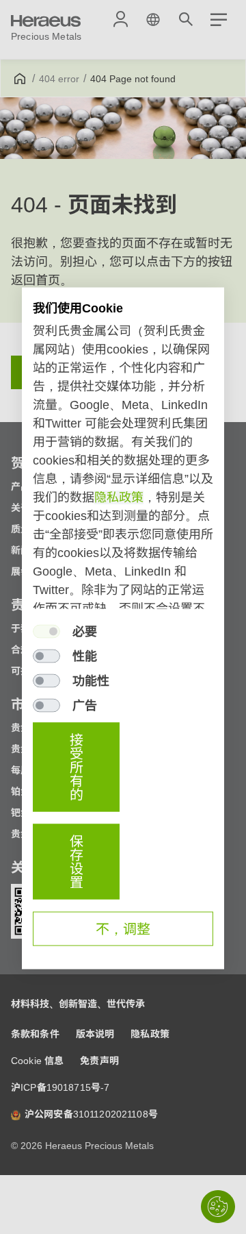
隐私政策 (119, 497)
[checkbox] (46, 631)
